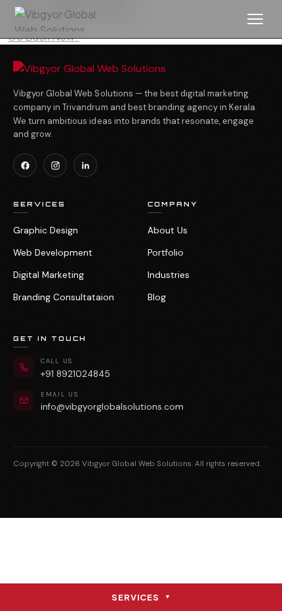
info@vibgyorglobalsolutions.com (112, 406)
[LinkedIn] (85, 165)
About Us (168, 230)
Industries (169, 275)
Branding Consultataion (63, 297)
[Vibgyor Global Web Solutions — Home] (62, 19)
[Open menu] (255, 19)
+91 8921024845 (75, 374)
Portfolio (166, 252)
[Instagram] (55, 165)
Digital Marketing (48, 275)
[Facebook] (25, 165)
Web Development (52, 252)
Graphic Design (45, 230)
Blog (157, 297)
